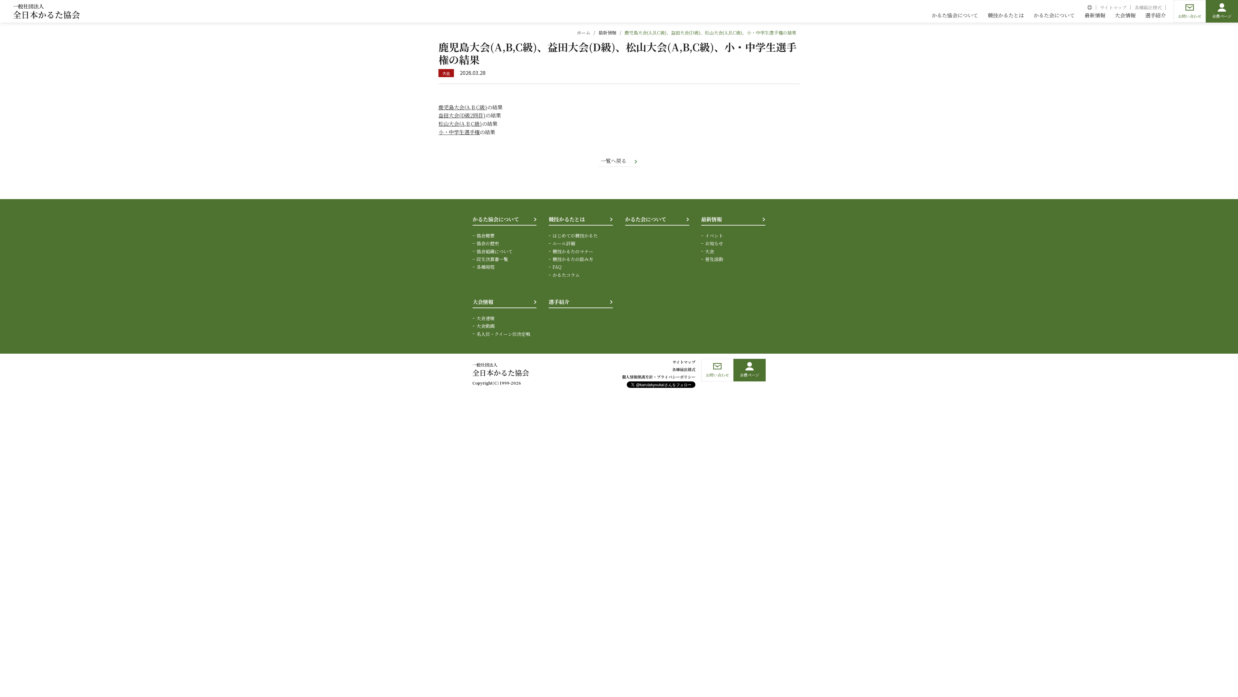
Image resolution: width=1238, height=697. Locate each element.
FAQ (557, 267)
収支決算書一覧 (492, 259)
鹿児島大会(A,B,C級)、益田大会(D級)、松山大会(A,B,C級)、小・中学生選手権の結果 (710, 32)
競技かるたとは (567, 219)
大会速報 (486, 318)
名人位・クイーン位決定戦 (503, 334)
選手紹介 (559, 302)
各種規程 (486, 267)
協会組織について (495, 251)
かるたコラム (566, 275)
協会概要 (486, 235)
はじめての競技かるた (575, 235)
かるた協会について (496, 219)
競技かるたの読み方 (573, 259)
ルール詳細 (564, 243)
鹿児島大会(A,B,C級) (462, 107)
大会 (709, 251)
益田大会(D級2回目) (462, 115)
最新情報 (607, 32)
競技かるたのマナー (573, 251)
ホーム (583, 32)
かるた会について (645, 219)
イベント (714, 235)
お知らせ (714, 243)
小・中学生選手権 (459, 132)
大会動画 (486, 326)
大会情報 (483, 302)
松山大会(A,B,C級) (460, 123)
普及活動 (714, 259)
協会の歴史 (488, 243)
